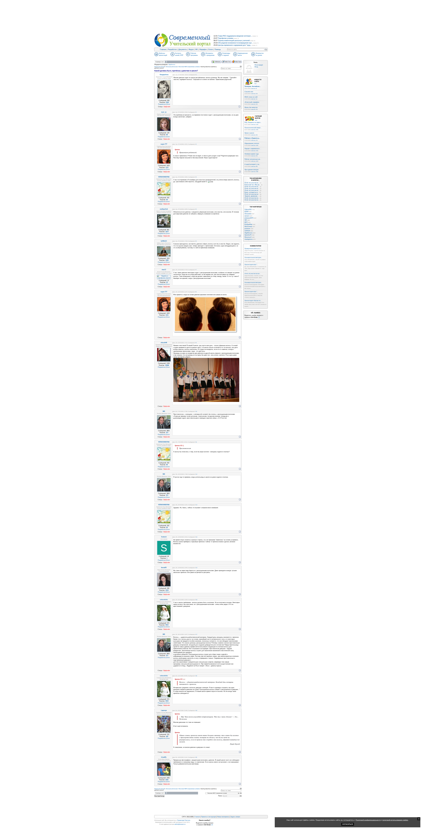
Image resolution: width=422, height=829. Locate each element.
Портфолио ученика (225, 38)
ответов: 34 (254, 104)
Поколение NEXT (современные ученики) (189, 66)
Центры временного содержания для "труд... (235, 45)
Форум (191, 49)
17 (196, 634)
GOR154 (247, 231)
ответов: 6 (254, 88)
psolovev (247, 228)
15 (196, 567)
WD (246, 220)
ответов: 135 (254, 124)
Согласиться (347, 824)
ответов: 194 (254, 129)
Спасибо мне (249, 91)
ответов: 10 (254, 140)
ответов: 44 (254, 135)
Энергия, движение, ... (252, 196)
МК (196, 49)
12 (196, 474)
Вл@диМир (248, 224)
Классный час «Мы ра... (253, 185)
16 (196, 599)
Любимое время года (252, 154)
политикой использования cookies (395, 820)
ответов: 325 (254, 161)
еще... (255, 83)
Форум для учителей (159, 66)
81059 (246, 211)
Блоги (210, 49)
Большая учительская (171, 66)
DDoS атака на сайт (251, 97)
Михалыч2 (248, 237)
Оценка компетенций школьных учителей (234, 40)
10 (196, 411)
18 (196, 675)
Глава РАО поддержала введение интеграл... (235, 36)
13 (196, 504)
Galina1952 (248, 209)
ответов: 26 (254, 155)
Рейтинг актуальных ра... (253, 159)
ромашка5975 (249, 218)
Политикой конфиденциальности (368, 820)
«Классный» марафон (252, 102)
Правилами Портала (183, 820)
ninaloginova (248, 239)
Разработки (172, 49)
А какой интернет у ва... (252, 164)
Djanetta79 (248, 235)
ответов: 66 (254, 166)
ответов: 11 (254, 99)
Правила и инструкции (208, 817)
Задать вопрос (235, 817)
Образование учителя (252, 143)
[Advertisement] (211, 16)
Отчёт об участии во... (252, 183)
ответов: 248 (254, 171)
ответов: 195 (254, 145)
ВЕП (246, 222)
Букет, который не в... (252, 192)
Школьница (248, 226)
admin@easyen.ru (180, 824)
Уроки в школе (249, 133)
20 (196, 757)
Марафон (203, 49)
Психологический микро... (253, 127)
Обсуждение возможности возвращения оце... (235, 43)
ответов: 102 (254, 150)
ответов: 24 (254, 93)
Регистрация (259, 65)
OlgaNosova (171, 64)
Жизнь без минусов (251, 107)
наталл (247, 216)
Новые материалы (223, 817)
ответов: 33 (254, 109)
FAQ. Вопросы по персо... (253, 122)
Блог (168, 104)
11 (196, 442)
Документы (182, 49)
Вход (256, 67)
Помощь (218, 49)
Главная (163, 49)
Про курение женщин (251, 169)
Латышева (248, 213)
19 (196, 710)
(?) (259, 317)
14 (196, 537)
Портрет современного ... (253, 148)
